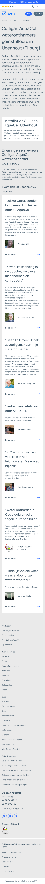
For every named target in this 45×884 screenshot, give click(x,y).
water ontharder (32, 526)
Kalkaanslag (7, 685)
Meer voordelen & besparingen (14, 784)
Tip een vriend (7, 644)
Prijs (28, 13)
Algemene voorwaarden (11, 852)
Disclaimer (6, 866)
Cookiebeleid (7, 862)
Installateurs (7, 730)
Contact (5, 661)
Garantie (5, 656)
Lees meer (10, 254)
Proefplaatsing (8, 680)
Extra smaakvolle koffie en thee (15, 780)
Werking (5, 675)
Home (4, 20)
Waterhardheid (8, 715)
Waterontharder (8, 706)
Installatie (6, 670)
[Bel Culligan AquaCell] (33, 6)
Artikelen (5, 701)
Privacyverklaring (9, 857)
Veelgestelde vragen (10, 666)
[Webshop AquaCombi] (42, 6)
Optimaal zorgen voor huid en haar (16, 775)
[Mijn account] (37, 6)
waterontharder (23, 222)
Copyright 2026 (8, 871)
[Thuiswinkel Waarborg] (22, 830)
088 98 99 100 (9, 803)
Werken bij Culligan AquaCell (14, 725)
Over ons (5, 735)
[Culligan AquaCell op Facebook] (4, 816)
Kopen (4, 690)
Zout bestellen (8, 635)
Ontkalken (6, 720)
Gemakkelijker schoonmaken (14, 765)
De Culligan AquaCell (10, 630)
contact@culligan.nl (12, 808)
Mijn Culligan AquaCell (11, 749)
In (15, 20)
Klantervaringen (8, 744)
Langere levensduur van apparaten (16, 770)
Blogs (4, 711)
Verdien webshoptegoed (12, 739)
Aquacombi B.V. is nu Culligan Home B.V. (21, 881)
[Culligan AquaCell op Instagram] (16, 816)
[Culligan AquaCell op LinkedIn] (10, 816)
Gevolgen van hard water (12, 761)
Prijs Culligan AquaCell (11, 640)
